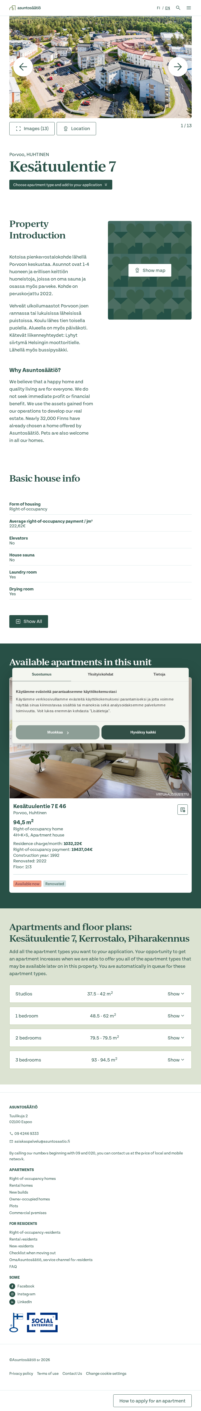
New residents (21, 1246)
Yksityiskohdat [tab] (100, 674)
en (167, 8)
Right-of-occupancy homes (32, 1178)
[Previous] (23, 67)
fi (159, 8)
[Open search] (178, 7)
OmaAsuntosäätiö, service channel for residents (51, 1260)
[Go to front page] (25, 8)
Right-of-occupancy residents (35, 1232)
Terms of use (48, 1373)
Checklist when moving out (32, 1253)
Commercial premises (28, 1213)
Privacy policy (21, 1373)
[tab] (32, 128)
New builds (18, 1192)
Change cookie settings (106, 1373)
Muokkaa (55, 732)
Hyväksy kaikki (143, 732)
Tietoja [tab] (159, 674)
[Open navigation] (189, 8)
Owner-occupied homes (29, 1199)
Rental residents (23, 1239)
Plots (13, 1206)
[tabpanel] (100, 67)
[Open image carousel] (100, 67)
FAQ (13, 1266)
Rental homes (21, 1185)
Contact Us (72, 1373)
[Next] (178, 67)
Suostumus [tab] (42, 674)
